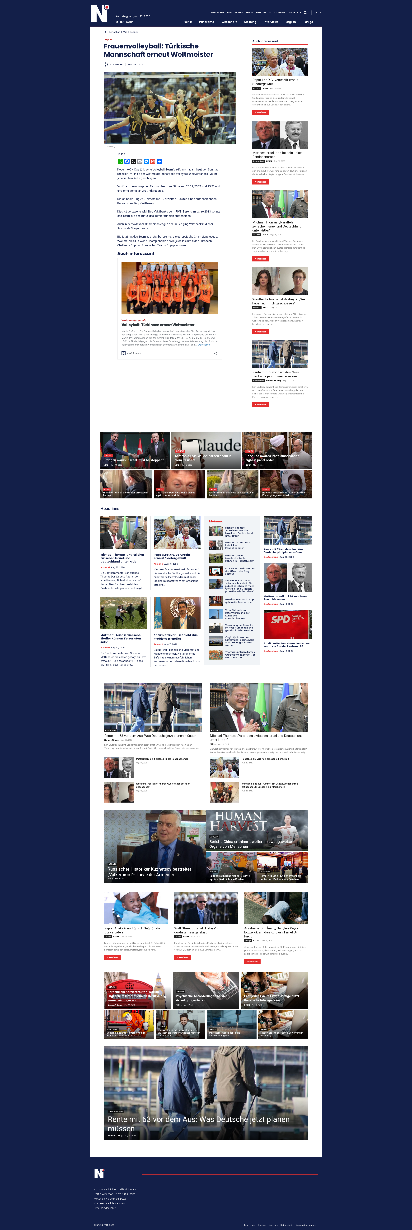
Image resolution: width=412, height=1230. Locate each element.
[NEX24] (106, 64)
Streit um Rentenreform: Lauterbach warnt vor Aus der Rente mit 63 (287, 645)
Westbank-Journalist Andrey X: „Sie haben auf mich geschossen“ (278, 301)
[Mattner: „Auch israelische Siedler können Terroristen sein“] (123, 613)
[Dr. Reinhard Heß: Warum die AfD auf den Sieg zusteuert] (216, 571)
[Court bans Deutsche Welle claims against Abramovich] (179, 484)
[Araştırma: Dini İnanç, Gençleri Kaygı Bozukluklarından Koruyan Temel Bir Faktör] (276, 908)
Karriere (180, 991)
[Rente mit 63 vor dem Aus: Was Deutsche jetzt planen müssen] (280, 354)
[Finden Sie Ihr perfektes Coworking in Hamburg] (283, 1024)
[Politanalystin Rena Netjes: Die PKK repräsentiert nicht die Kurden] (231, 867)
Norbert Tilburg (273, 380)
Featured (257, 308)
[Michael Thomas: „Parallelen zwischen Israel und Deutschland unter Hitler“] (280, 204)
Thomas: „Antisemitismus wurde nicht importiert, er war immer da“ (240, 654)
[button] (305, 12)
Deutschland (258, 161)
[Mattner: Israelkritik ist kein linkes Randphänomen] (280, 135)
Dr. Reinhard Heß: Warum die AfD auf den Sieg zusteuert (239, 571)
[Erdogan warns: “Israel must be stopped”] (135, 450)
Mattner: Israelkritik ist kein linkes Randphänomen (285, 598)
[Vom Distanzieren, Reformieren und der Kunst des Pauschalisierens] (216, 614)
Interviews (265, 871)
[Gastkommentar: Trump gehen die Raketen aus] (216, 601)
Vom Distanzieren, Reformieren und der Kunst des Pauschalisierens (237, 614)
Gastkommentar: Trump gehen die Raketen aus (239, 601)
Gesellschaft (112, 1029)
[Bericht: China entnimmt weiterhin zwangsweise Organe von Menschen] (257, 830)
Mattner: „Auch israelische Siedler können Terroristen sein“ (120, 638)
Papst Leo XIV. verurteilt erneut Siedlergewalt (172, 556)
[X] (321, 13)
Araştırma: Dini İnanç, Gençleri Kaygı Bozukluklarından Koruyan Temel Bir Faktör (271, 932)
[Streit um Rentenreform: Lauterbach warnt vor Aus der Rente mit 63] (288, 624)
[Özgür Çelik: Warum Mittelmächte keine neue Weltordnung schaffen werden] (216, 641)
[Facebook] (317, 13)
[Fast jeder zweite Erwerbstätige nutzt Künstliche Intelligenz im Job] (274, 990)
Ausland (256, 88)
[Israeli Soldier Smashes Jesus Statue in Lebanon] (232, 484)
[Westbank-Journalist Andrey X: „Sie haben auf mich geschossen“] (280, 281)
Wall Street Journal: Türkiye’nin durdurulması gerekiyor (197, 930)
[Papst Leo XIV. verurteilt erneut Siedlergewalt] (280, 62)
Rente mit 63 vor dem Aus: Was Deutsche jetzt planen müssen (275, 374)
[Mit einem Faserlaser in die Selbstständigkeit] (232, 1024)
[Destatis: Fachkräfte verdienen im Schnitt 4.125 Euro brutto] (129, 1024)
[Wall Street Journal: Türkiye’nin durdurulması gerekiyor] (206, 908)
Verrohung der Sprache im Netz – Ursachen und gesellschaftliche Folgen (239, 628)
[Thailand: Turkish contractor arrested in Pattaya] (126, 484)
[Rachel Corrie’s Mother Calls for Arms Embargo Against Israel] (286, 484)
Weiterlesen (260, 112)
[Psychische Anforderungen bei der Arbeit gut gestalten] (206, 990)
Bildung (112, 987)
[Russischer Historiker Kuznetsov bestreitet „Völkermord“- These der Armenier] (155, 846)
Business (180, 451)
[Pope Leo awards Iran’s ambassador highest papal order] (277, 450)
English (108, 455)
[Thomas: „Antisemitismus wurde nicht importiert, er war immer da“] (216, 655)
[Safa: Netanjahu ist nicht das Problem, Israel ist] (177, 613)
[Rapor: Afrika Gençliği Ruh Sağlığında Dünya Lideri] (136, 908)
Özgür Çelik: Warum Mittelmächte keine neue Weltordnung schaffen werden (239, 641)
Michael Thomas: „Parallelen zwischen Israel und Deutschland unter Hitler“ (276, 226)
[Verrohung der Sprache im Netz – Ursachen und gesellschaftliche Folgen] (216, 628)
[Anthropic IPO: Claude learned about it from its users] (206, 450)
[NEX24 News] (100, 13)
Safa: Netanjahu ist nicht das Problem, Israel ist (176, 637)
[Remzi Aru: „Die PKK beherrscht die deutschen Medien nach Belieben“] (282, 867)
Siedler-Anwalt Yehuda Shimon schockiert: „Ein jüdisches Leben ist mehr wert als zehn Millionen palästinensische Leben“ (239, 586)
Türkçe (108, 937)
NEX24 (119, 64)
